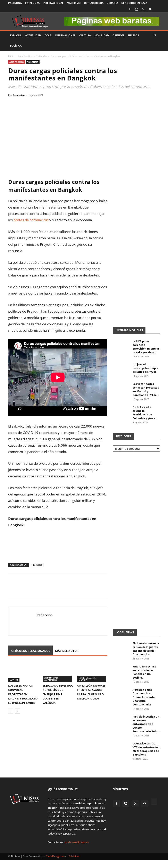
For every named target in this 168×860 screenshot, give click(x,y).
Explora (16, 35)
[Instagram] (136, 9)
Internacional (53, 3)
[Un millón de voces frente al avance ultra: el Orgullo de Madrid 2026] (92, 671)
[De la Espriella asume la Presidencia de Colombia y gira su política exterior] (121, 411)
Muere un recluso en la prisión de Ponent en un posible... (144, 672)
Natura (13, 680)
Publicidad (74, 856)
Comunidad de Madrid (87, 679)
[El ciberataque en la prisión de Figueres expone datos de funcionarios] (121, 647)
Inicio (11, 56)
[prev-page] (10, 711)
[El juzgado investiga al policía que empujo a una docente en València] (58, 671)
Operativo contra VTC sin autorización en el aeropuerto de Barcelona (146, 749)
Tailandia (41, 56)
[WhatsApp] (31, 104)
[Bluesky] (157, 9)
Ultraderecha (93, 3)
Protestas (37, 564)
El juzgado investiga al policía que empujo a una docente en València (58, 694)
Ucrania (112, 3)
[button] (155, 36)
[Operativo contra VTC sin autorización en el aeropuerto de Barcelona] (121, 747)
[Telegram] (40, 104)
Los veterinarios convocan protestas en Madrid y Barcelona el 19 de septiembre (23, 694)
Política (16, 45)
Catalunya (32, 3)
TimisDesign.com (56, 856)
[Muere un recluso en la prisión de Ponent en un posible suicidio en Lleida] (121, 670)
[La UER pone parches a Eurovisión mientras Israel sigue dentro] (121, 345)
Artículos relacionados (30, 651)
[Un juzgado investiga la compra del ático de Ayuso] (121, 368)
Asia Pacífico (25, 56)
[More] (50, 104)
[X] (143, 9)
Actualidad (33, 35)
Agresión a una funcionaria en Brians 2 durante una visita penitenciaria (144, 697)
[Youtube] (150, 9)
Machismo (74, 3)
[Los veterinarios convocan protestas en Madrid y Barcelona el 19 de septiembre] (23, 671)
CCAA (48, 35)
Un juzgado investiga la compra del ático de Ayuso (146, 368)
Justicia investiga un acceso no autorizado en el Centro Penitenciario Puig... (146, 724)
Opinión (118, 35)
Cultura (85, 35)
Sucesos (133, 35)
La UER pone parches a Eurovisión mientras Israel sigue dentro (146, 346)
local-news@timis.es (76, 842)
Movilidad (101, 35)
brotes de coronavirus (31, 220)
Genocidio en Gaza (134, 3)
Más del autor (66, 651)
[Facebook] (130, 9)
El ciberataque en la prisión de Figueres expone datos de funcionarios (146, 648)
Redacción (19, 94)
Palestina (15, 3)
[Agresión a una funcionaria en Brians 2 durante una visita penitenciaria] (121, 693)
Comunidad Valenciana (51, 679)
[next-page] (17, 711)
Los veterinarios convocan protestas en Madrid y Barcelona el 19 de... (146, 389)
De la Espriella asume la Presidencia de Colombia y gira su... (146, 412)
